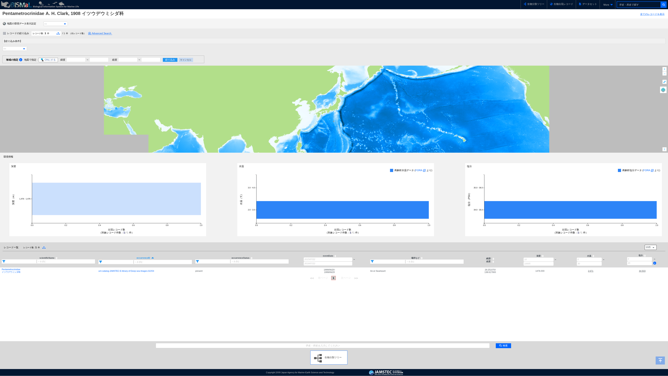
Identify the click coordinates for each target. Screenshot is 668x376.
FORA (418, 170)
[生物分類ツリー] (328, 352)
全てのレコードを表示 (652, 14)
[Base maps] (663, 90)
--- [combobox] (45, 23)
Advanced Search (101, 33)
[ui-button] (663, 4)
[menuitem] (607, 4)
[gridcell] (48, 271)
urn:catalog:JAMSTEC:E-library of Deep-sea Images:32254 (126, 271)
